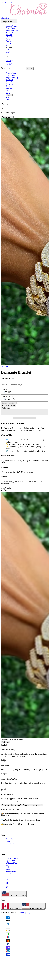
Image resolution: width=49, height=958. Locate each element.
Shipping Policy (12, 869)
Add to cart (6, 408)
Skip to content (6, 2)
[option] (11, 906)
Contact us (10, 874)
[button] (24, 412)
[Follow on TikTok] (7, 887)
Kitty (8, 45)
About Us (9, 839)
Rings (8, 39)
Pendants (9, 35)
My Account (10, 861)
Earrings (9, 41)
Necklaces (9, 32)
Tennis (8, 43)
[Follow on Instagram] (7, 881)
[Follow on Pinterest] (7, 884)
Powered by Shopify (24, 913)
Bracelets (9, 37)
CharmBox (5, 366)
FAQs (8, 867)
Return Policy (11, 871)
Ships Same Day (12, 30)
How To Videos (12, 858)
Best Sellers (10, 28)
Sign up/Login (11, 863)
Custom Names (11, 26)
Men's (8, 52)
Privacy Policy (11, 841)
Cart (7, 865)
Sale (7, 50)
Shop (10, 48)
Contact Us (10, 843)
